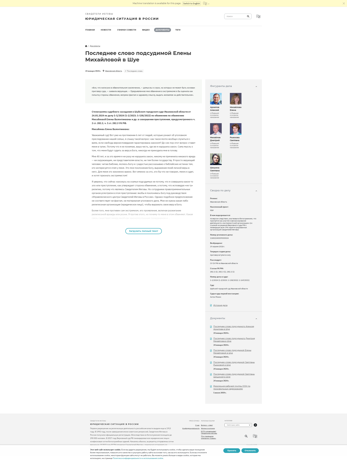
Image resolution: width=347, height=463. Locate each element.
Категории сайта (233, 425)
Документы (162, 30)
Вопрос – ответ (207, 425)
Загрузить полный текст (143, 231)
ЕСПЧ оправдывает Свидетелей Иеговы (209, 432)
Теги (178, 30)
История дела (220, 305)
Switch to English (191, 3)
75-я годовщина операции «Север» (208, 437)
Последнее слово (135, 71)
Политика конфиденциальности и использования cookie (138, 458)
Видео (146, 30)
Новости (106, 30)
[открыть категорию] (255, 425)
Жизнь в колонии (208, 428)
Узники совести (126, 30)
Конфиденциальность (190, 428)
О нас (197, 425)
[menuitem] (90, 30)
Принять (231, 450)
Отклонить (250, 450)
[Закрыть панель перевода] (343, 3)
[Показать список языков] (206, 3)
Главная (90, 30)
